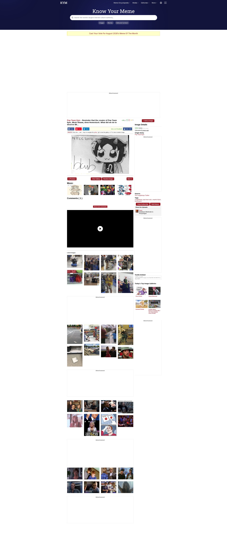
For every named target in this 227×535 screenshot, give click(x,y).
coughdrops (138, 199)
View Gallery (96, 179)
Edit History (155, 204)
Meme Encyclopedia (121, 3)
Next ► (130, 179)
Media (135, 3)
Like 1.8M (128, 129)
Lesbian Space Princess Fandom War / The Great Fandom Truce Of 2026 (154, 311)
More (153, 3)
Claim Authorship (142, 204)
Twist (140, 210)
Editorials (144, 3)
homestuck (138, 201)
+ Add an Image (148, 120)
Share (71, 129)
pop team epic (147, 199)
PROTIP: (70, 132)
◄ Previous (71, 179)
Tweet (86, 129)
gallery (95, 132)
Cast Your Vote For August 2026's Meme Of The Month (113, 33)
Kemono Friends (140, 309)
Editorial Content (122, 23)
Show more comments (100, 206)
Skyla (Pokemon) (153, 296)
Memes (110, 23)
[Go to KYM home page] (63, 3)
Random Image (108, 179)
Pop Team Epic (73, 120)
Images (101, 23)
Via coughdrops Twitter (142, 195)
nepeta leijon (157, 199)
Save (79, 129)
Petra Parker (139, 296)
